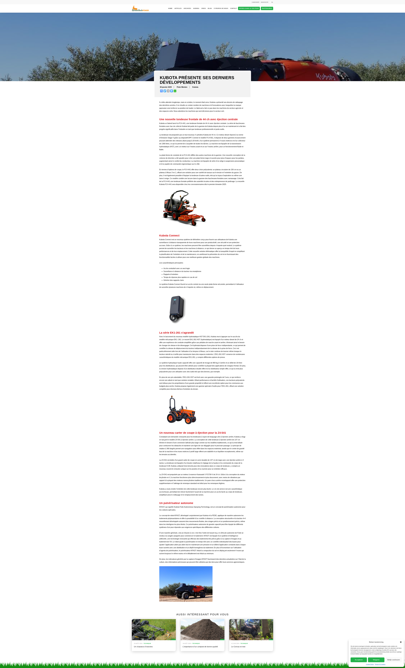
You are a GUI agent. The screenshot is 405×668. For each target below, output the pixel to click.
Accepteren (359, 660)
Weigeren (376, 660)
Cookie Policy (370, 664)
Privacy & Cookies (380, 664)
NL (272, 2)
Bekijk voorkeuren (393, 660)
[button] (401, 642)
